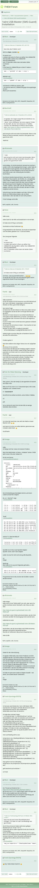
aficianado (8, 148)
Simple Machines (23, 886)
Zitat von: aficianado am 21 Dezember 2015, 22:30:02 (18, 115)
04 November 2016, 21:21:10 (9, 649)
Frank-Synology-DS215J (12, 696)
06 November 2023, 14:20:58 (9, 860)
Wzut (6, 37)
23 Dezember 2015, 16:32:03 (10, 151)
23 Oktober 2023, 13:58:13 (9, 699)
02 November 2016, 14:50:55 (9, 442)
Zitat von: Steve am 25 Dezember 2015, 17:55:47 (17, 269)
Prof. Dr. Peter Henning (12, 372)
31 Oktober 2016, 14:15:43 (9, 417)
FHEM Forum (11, 7)
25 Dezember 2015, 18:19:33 (9, 265)
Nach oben (5, 874)
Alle (21, 31)
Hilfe (7, 884)
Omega (7, 439)
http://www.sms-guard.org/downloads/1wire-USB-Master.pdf (17, 611)
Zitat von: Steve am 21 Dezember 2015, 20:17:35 (17, 45)
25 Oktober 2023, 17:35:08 (9, 811)
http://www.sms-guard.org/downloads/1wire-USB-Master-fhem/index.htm (19, 128)
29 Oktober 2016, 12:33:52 (9, 294)
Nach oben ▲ (30, 884)
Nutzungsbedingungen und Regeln (17, 884)
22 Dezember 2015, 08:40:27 (10, 39)
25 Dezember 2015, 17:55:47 (9, 212)
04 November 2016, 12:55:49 (9, 598)
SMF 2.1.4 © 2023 (16, 886)
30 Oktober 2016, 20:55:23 (9, 374)
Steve (6, 210)
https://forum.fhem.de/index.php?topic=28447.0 (16, 789)
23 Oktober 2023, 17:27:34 (9, 782)
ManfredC (7, 108)
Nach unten (5, 31)
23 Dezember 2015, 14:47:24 (9, 111)
